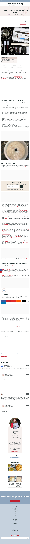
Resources (15, 516)
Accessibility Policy (15, 530)
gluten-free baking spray (8, 222)
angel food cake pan (7, 237)
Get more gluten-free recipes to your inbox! (15, 189)
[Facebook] (11, 535)
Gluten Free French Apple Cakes (8, 269)
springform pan (24, 242)
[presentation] (11, 467)
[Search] (28, 538)
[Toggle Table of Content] (16, 57)
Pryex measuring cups (22, 210)
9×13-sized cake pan (7, 231)
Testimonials (15, 519)
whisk (6, 218)
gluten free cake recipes (14, 265)
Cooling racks (4, 244)
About (15, 525)
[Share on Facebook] (1, 270)
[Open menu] (1, 1)
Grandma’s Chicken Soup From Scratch (11, 473)
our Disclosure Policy (23, 24)
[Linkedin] (14, 535)
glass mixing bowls (14, 206)
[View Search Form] (28, 1)
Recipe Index (15, 515)
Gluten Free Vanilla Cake (6, 271)
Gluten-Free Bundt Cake (15, 240)
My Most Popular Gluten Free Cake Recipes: (9, 61)
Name (2, 353)
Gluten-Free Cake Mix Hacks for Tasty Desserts (23, 331)
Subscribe (15, 518)
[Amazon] (18, 535)
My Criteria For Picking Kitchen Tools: (8, 59)
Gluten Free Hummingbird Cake (7, 275)
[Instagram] (12, 535)
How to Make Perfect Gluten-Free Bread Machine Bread (18, 485)
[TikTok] (17, 535)
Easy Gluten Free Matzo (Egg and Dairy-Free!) (7, 331)
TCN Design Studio (22, 541)
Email (17, 353)
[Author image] (8, 14)
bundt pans (7, 241)
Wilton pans (18, 236)
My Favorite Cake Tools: (6, 60)
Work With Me (15, 520)
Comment (3, 340)
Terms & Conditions (15, 529)
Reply (27, 365)
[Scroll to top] (28, 534)
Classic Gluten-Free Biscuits (11, 484)
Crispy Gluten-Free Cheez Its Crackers (18, 473)
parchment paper (18, 222)
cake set (5, 224)
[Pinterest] (15, 535)
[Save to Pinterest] (1, 272)
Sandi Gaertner (12, 14)
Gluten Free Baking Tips (18, 76)
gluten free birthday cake (13, 167)
